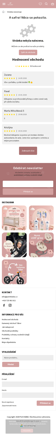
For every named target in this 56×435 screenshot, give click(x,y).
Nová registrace (8, 402)
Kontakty (6, 338)
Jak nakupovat (8, 327)
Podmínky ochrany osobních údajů (15, 334)
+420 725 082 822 (9, 300)
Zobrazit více (28, 150)
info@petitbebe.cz (10, 296)
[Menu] (4, 4)
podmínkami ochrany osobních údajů (28, 175)
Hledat (11, 364)
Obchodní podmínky (10, 331)
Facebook (4, 305)
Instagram (10, 305)
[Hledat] (46, 4)
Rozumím (26, 431)
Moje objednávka (9, 342)
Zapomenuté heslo (9, 405)
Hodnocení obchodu (28, 59)
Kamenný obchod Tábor (11, 323)
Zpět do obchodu (28, 52)
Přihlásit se (45, 403)
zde (33, 426)
